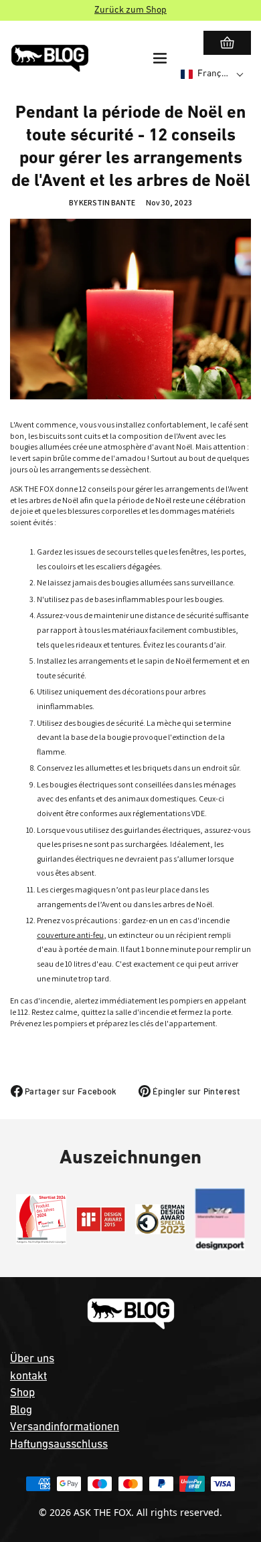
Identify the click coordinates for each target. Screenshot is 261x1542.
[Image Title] (41, 1219)
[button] (212, 74)
